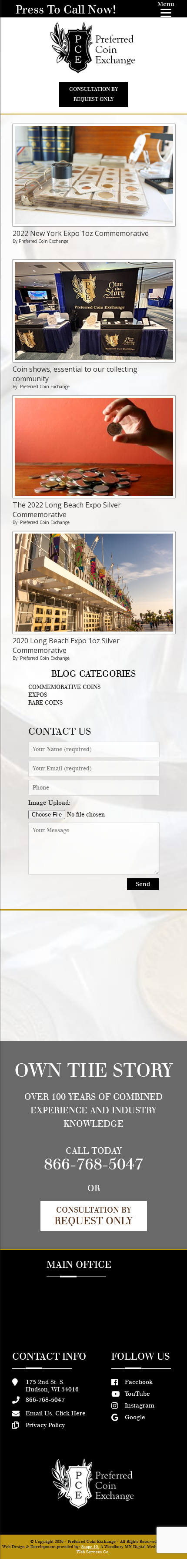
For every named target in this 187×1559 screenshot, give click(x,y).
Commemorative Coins (64, 687)
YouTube (137, 1394)
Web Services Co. (93, 1552)
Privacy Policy (45, 1425)
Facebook (139, 1382)
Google (135, 1417)
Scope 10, (90, 1546)
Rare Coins (45, 702)
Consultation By (93, 1216)
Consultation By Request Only (93, 94)
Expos (37, 695)
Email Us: (56, 1413)
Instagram (139, 1405)
